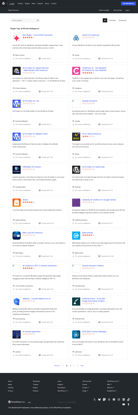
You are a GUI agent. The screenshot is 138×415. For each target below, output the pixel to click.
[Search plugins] (38, 20)
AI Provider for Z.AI (31, 101)
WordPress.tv (63, 391)
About (10, 381)
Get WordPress (128, 3)
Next (82, 365)
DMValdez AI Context (32, 167)
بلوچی (29, 402)
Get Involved (86, 381)
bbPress (110, 387)
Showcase (36, 381)
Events (84, 384)
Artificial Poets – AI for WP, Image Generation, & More (93, 300)
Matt (109, 384)
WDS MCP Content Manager (94, 332)
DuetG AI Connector (91, 35)
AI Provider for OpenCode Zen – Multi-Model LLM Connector (36, 69)
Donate (85, 387)
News (10, 384)
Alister (25, 200)
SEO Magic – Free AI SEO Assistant (38, 35)
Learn (59, 381)
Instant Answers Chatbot (93, 266)
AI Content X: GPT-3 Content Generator (40, 266)
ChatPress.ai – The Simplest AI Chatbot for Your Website (94, 69)
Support (60, 384)
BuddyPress (112, 391)
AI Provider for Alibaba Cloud (35, 134)
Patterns (35, 391)
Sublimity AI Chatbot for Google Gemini (99, 200)
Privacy (10, 391)
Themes (35, 384)
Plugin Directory (13, 10)
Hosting (10, 387)
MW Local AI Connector (33, 233)
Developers (61, 387)
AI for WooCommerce (91, 134)
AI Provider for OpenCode (93, 167)
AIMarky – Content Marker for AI (36, 299)
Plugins (35, 387)
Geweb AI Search (89, 101)
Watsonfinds (87, 233)
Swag (85, 391)
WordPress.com (113, 381)
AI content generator (32, 332)
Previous (57, 365)
